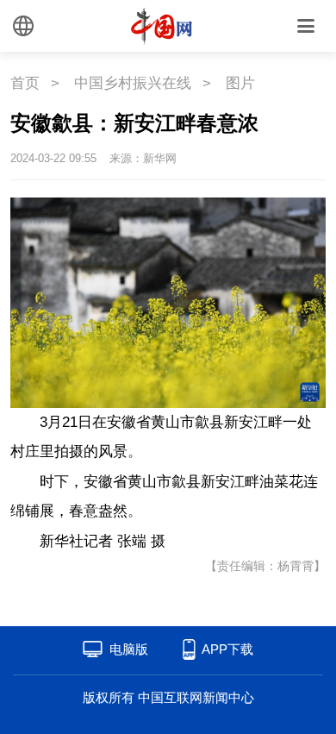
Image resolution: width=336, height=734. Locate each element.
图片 (240, 83)
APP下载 (227, 649)
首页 (25, 83)
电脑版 (128, 649)
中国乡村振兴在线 (132, 83)
